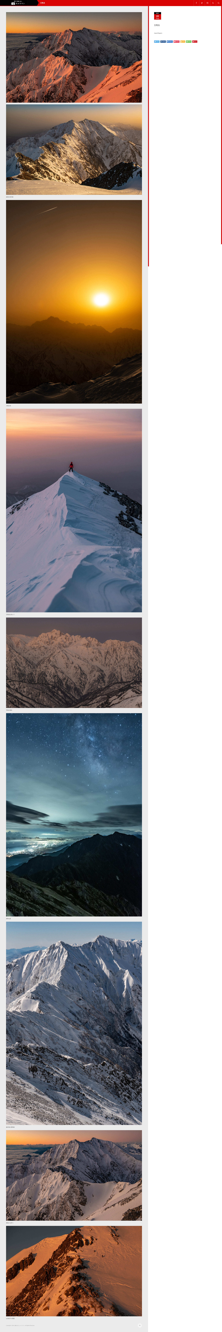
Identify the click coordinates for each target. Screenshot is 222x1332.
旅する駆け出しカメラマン (18, 1325)
